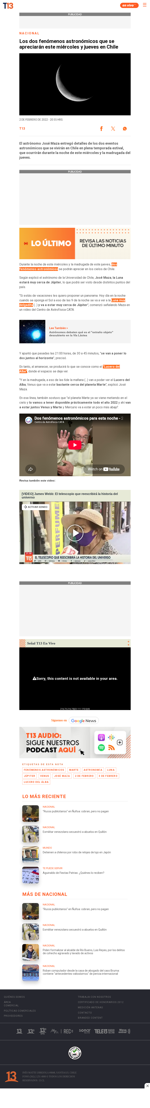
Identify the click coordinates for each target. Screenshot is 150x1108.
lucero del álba (36, 782)
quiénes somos (14, 997)
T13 (22, 128)
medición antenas (90, 1007)
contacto (85, 1012)
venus (44, 776)
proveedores (13, 1016)
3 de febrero (108, 776)
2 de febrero (84, 776)
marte (74, 770)
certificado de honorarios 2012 (101, 1002)
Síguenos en (59, 720)
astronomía (93, 770)
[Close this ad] (147, 1085)
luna (111, 770)
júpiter (29, 776)
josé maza (62, 776)
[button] (101, 128)
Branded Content (90, 1017)
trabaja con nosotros (94, 997)
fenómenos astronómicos (44, 770)
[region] (75, 1098)
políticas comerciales (20, 1010)
